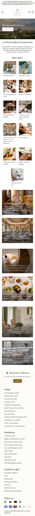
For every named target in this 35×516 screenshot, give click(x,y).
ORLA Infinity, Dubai (10, 454)
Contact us (7, 485)
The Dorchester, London (11, 393)
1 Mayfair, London (9, 436)
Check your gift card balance (13, 491)
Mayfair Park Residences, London (14, 439)
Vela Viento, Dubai (10, 460)
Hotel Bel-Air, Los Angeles (12, 420)
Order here (8, 29)
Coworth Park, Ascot (10, 399)
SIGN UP (17, 381)
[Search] (29, 12)
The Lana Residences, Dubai (13, 448)
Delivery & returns (9, 488)
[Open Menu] (2, 12)
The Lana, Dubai (9, 414)
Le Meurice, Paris (9, 402)
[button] (15, 38)
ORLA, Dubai (8, 451)
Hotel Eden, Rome (9, 411)
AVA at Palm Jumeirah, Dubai (13, 442)
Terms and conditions (11, 482)
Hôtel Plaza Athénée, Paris (12, 405)
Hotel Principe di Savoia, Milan (13, 408)
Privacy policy (8, 479)
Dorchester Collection (11, 473)
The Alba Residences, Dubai (12, 463)
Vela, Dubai (7, 457)
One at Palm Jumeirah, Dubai (13, 445)
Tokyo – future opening (11, 423)
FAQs (6, 476)
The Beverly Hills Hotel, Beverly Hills (15, 417)
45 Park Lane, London (11, 396)
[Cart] (32, 12)
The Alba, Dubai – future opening (14, 426)
